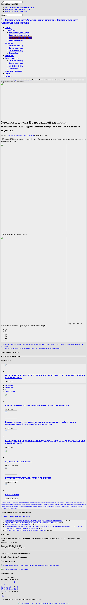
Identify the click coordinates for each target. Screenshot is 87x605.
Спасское (37, 506)
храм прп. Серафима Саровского (45, 504)
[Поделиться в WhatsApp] (6, 335)
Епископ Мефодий (5, 502)
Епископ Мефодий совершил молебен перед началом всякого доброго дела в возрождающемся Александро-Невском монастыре (40, 423)
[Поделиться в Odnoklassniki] (6, 331)
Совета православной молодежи (68, 504)
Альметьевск (26, 502)
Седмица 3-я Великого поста (18, 461)
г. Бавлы (22, 506)
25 (5, 591)
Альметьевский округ (16, 45)
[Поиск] (2, 2)
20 (10, 589)
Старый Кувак (13, 508)
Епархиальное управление (13, 71)
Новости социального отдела (19, 35)
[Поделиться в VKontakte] (6, 329)
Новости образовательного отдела (20, 38)
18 (5, 589)
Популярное (9, 387)
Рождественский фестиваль (13, 506)
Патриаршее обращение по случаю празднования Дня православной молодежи (33, 521)
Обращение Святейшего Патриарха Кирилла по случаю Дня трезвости (30, 522)
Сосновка (62, 506)
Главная (8, 27)
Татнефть (57, 504)
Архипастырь (9, 55)
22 (15, 589)
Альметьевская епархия (17, 502)
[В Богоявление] (11, 490)
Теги (6, 389)
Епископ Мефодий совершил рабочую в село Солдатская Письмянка (37, 405)
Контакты (8, 76)
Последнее (9, 385)
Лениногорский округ (16, 50)
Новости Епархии (10, 30)
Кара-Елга (57, 506)
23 (17, 589)
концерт (19, 504)
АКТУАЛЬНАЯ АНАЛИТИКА (18, 516)
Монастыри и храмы (12, 58)
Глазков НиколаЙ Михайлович (29, 504)
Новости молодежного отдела (19, 32)
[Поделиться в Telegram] (5, 333)
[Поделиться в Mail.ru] (6, 337)
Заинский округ (14, 53)
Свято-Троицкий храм (70, 502)
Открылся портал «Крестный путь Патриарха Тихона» (25, 530)
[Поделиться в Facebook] (6, 339)
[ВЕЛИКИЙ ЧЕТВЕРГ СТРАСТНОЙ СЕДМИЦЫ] (11, 474)
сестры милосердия (12, 504)
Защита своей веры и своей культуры (18, 524)
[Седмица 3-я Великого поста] (11, 457)
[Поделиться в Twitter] (6, 341)
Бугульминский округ (16, 48)
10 (2, 587)
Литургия (62, 502)
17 (2, 589)
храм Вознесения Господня (47, 506)
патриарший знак (5, 508)
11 (4, 587)
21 (12, 589)
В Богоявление (12, 495)
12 (7, 587)
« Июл (3, 596)
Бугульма (32, 502)
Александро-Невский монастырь (73, 506)
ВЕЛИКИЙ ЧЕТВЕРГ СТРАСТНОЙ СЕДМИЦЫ (28, 478)
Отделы (7, 73)
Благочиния (9, 43)
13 (10, 587)
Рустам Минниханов (29, 506)
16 (17, 587)
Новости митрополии (16, 40)
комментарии (10, 391)
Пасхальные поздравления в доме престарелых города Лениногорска (30, 348)
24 (2, 591)
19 (7, 589)
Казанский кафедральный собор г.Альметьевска (47, 502)
